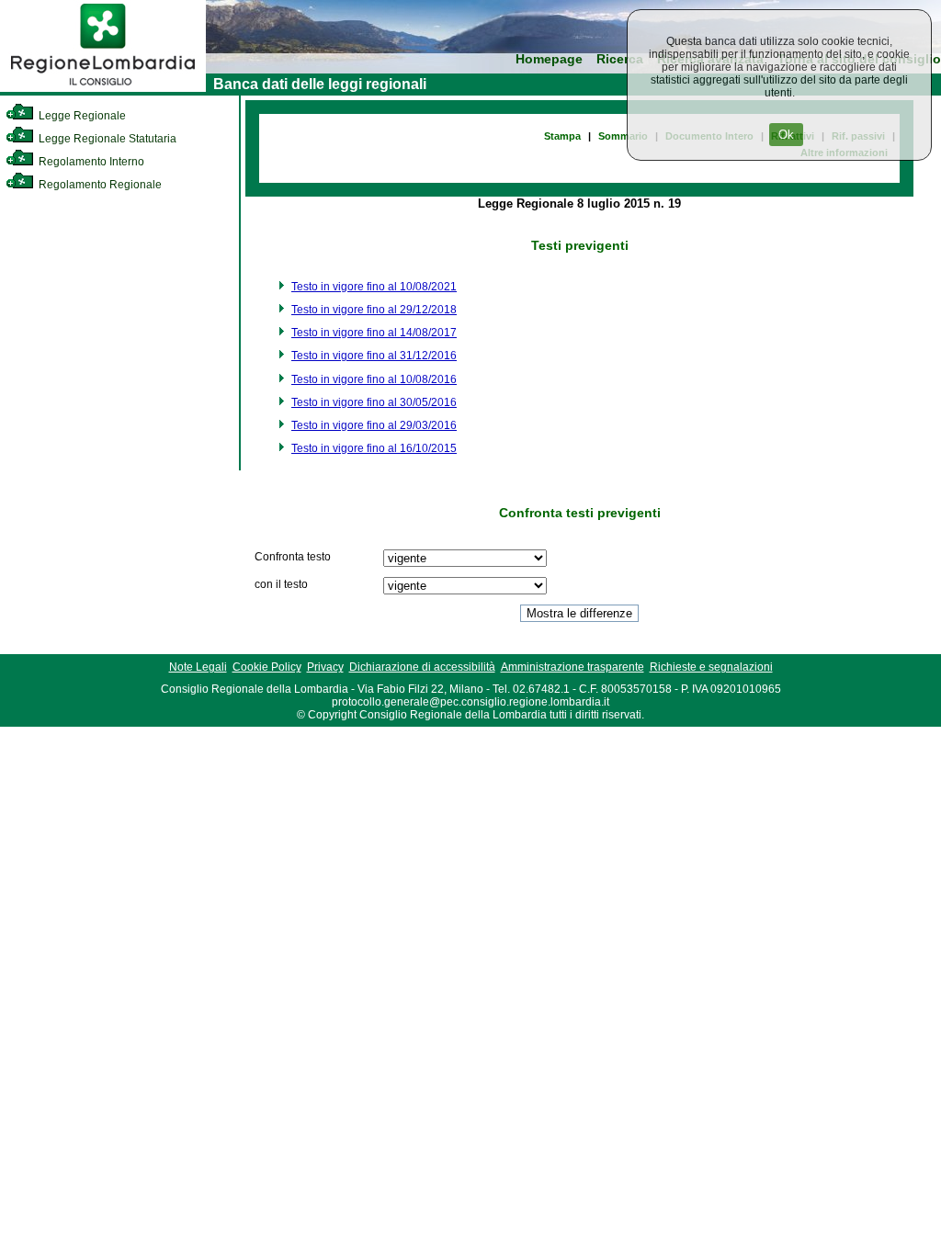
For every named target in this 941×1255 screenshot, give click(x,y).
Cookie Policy (266, 667)
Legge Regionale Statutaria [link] (106, 138)
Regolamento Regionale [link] (99, 184)
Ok (786, 134)
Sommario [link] (623, 135)
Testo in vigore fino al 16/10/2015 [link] (374, 448)
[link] (103, 88)
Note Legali (198, 667)
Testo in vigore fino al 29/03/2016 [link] (374, 425)
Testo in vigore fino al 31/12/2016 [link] (374, 355)
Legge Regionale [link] (81, 115)
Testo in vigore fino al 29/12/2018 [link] (374, 309)
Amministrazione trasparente (572, 667)
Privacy (325, 667)
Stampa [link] (562, 135)
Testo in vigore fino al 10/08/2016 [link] (374, 379)
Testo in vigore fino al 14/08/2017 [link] (374, 332)
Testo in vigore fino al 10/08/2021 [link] (374, 286)
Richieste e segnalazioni (711, 667)
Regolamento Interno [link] (90, 161)
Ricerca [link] (619, 59)
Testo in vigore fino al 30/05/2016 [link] (374, 402)
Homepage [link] (549, 59)
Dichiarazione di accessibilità (422, 667)
